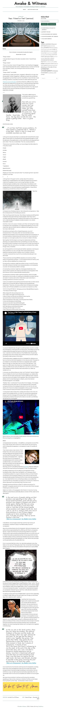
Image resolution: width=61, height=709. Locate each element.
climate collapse (49, 49)
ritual (49, 65)
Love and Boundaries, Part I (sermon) (50, 36)
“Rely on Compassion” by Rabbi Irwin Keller (21, 519)
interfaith (55, 52)
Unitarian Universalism (46, 70)
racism (52, 63)
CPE (56, 49)
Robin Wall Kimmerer (53, 65)
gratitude (53, 51)
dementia (46, 51)
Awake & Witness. (23, 706)
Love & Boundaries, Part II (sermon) (49, 34)
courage (53, 49)
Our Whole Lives (49, 61)
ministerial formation (47, 60)
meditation (52, 58)
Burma (51, 47)
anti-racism (44, 45)
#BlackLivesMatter (46, 44)
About (24, 9)
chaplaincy (55, 47)
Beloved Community (51, 45)
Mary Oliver (47, 58)
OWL (53, 61)
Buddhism (47, 47)
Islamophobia (43, 54)
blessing (42, 47)
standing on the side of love (48, 67)
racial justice (47, 63)
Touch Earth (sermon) (46, 38)
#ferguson (54, 44)
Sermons (20, 16)
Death (42, 51)
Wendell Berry (51, 72)
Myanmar (43, 61)
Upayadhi (25, 466)
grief (56, 51)
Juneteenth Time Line (46, 32)
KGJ (5, 48)
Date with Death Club (33, 9)
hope (45, 52)
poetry (55, 61)
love (54, 56)
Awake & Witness (30, 3)
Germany (50, 51)
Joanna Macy (48, 54)
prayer (43, 63)
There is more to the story (9, 81)
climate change (43, 49)
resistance (45, 65)
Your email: (43, 18)
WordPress (40, 706)
